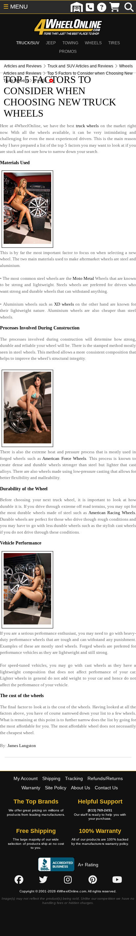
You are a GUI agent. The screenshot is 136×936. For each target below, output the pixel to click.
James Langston (22, 745)
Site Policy (55, 787)
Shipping (51, 778)
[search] (129, 7)
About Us (80, 787)
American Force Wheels (64, 458)
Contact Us (106, 787)
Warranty (30, 787)
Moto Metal (83, 278)
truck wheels (87, 125)
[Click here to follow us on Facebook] (18, 879)
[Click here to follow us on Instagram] (68, 879)
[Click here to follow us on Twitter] (43, 879)
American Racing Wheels (111, 512)
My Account (26, 778)
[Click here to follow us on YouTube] (117, 879)
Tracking (74, 778)
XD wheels (64, 304)
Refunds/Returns (105, 778)
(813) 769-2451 (100, 810)
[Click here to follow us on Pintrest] (92, 879)
